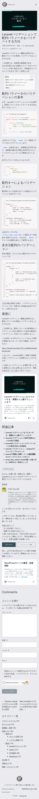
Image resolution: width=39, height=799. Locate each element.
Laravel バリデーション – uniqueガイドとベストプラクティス (20, 450)
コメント (6, 612)
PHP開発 (12, 753)
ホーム (4, 474)
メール (5, 650)
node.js (12, 749)
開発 (28, 474)
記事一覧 (12, 474)
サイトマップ (6, 792)
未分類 (4, 760)
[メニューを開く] (36, 4)
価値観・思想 (7, 728)
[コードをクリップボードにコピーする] (35, 115)
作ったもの (6, 724)
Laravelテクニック (16, 49)
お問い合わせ (9, 544)
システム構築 (14, 740)
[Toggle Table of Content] (31, 76)
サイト (4, 660)
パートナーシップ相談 (26, 544)
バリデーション (8, 469)
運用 (7, 734)
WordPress (13, 756)
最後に (8, 88)
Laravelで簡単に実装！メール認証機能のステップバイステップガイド (21, 455)
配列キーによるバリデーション (16, 82)
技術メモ (21, 474)
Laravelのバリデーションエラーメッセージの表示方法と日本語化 (21, 444)
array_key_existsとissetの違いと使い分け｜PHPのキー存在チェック (21, 461)
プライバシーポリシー (8, 789)
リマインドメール (9, 721)
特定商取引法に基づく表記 (29, 789)
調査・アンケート (9, 767)
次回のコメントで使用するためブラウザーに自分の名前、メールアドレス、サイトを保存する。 (20, 674)
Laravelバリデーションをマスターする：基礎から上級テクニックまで (20, 434)
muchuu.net (11, 4)
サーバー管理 (14, 736)
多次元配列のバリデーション (16, 85)
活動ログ (5, 763)
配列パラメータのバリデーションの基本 (19, 80)
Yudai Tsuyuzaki (29, 46)
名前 (5, 640)
